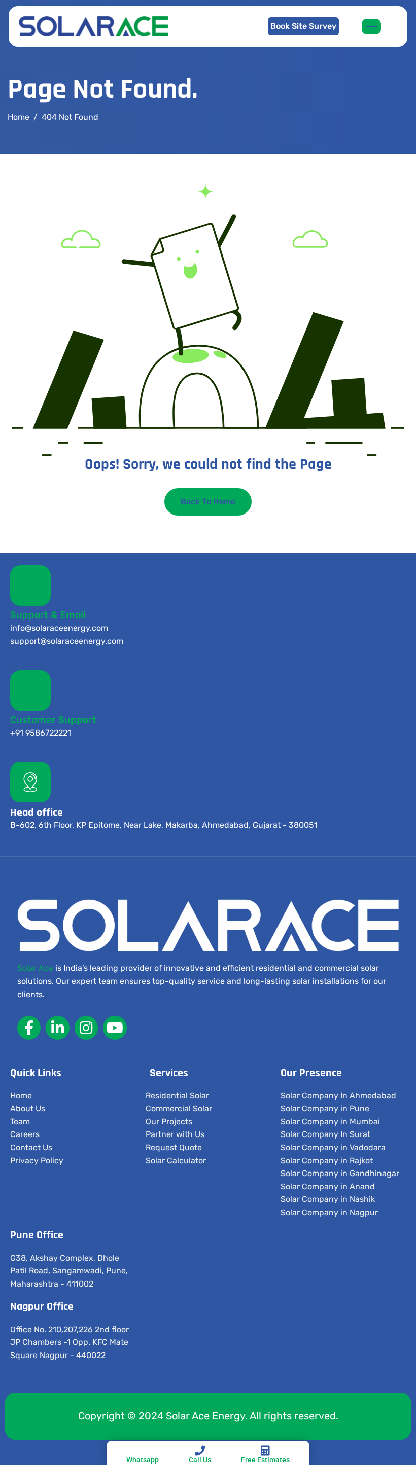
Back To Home (208, 501)
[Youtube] (114, 1027)
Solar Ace (35, 968)
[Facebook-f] (29, 1027)
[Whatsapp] (142, 1450)
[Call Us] (200, 1450)
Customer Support (53, 720)
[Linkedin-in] (57, 1027)
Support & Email (48, 615)
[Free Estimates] (265, 1450)
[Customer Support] (30, 690)
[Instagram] (86, 1027)
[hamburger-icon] (371, 26)
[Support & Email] (30, 585)
